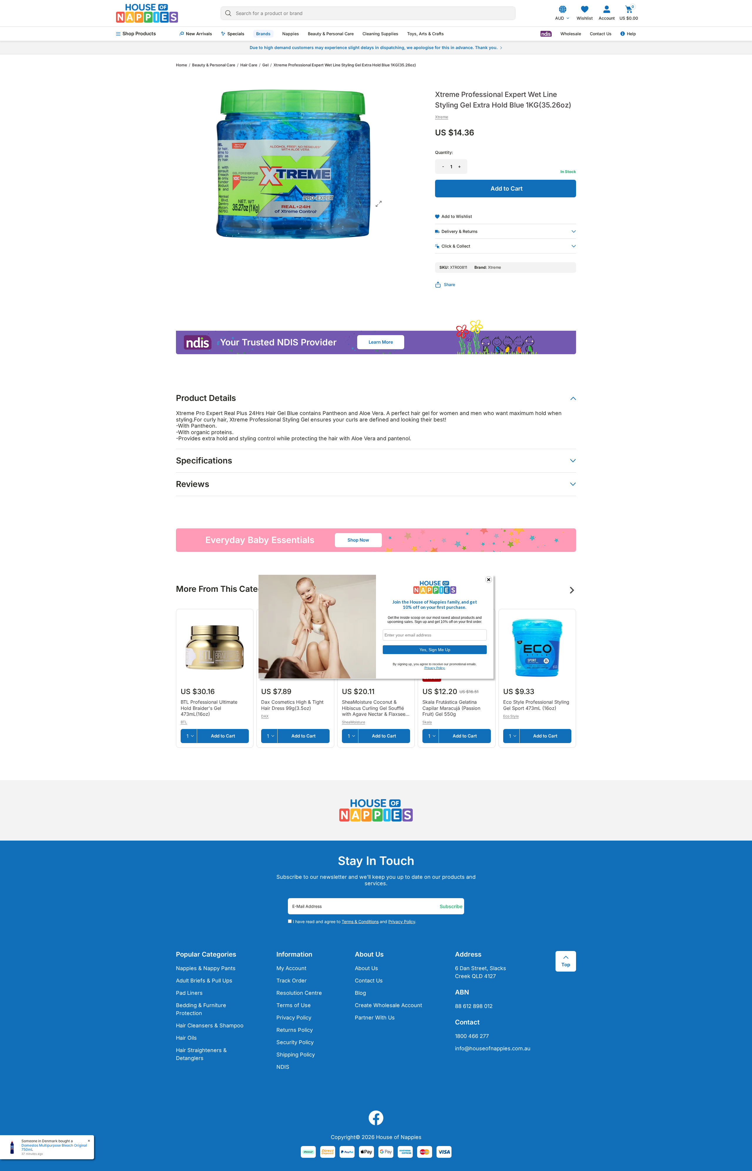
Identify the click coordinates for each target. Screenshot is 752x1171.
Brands (263, 33)
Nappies (290, 33)
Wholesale (570, 33)
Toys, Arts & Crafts (425, 33)
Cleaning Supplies (380, 33)
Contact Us (601, 33)
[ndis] (546, 34)
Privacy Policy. (434, 668)
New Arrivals (199, 33)
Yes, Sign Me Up (434, 649)
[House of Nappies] (147, 13)
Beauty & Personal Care (331, 33)
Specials (235, 33)
